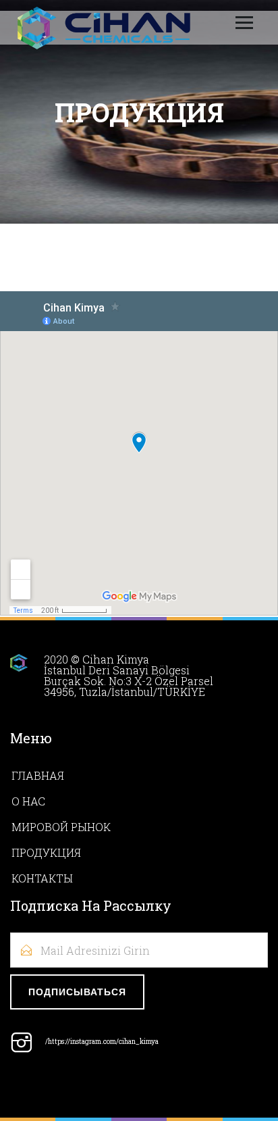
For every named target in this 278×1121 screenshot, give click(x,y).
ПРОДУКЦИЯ (46, 852)
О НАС (28, 801)
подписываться (77, 992)
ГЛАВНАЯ (37, 775)
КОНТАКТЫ (42, 878)
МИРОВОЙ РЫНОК (61, 827)
